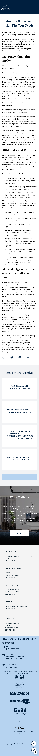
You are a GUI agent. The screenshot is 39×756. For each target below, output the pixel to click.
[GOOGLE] (19, 721)
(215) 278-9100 (10, 630)
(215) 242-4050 (10, 594)
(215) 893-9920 (10, 578)
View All (19, 477)
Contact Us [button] (19, 533)
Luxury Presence (19, 734)
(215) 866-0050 (10, 609)
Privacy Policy (28, 744)
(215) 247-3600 (10, 561)
